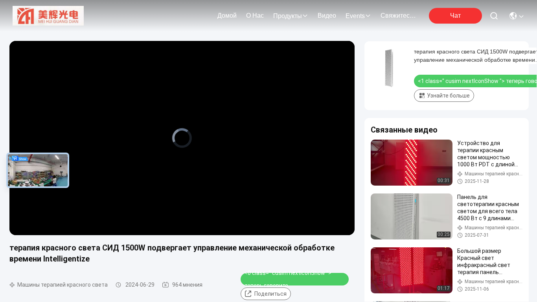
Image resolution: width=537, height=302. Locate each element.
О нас (255, 15)
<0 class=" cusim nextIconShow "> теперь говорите (288, 279)
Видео (327, 15)
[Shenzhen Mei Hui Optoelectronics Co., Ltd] (48, 16)
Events (355, 16)
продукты (287, 16)
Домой (227, 15)
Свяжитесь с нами (399, 15)
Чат (455, 15)
